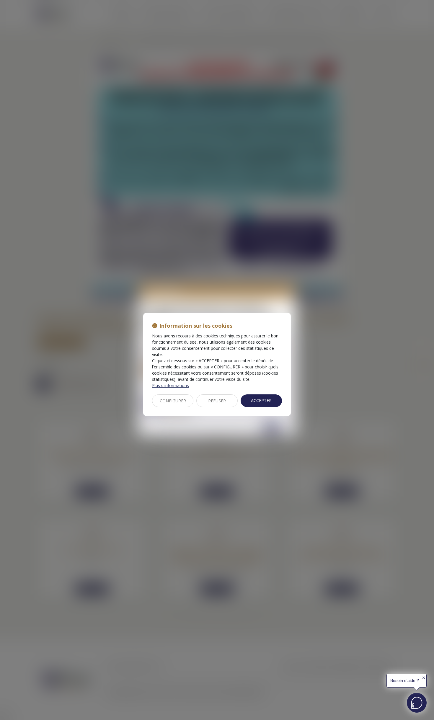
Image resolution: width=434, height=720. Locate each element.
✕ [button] (423, 677)
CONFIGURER (173, 401)
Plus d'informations (170, 385)
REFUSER (217, 401)
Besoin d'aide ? (404, 680)
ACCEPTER (261, 400)
